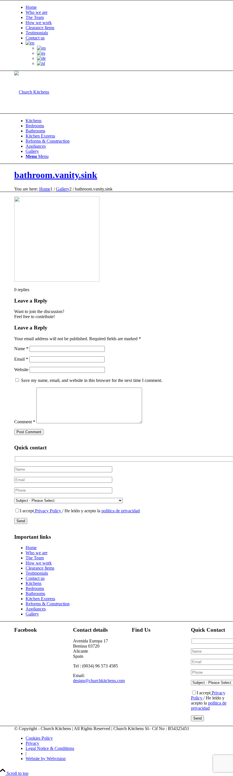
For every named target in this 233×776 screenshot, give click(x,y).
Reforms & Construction (48, 603)
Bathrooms (35, 593)
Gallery (32, 614)
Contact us (35, 37)
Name (21, 348)
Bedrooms (35, 588)
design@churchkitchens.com (99, 680)
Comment (24, 421)
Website (21, 369)
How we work (39, 22)
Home (31, 7)
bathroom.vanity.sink (55, 175)
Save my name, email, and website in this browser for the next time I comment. (91, 380)
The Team (35, 17)
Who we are (36, 12)
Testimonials (37, 32)
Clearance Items (40, 27)
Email (21, 359)
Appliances (36, 608)
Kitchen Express (40, 598)
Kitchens (33, 583)
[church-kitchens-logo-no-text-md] (31, 92)
